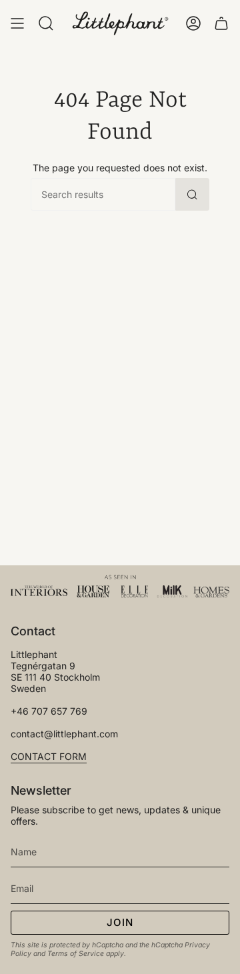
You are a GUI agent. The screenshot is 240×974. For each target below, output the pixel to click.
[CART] (221, 23)
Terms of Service (75, 953)
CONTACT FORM (49, 756)
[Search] (192, 194)
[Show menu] (17, 23)
